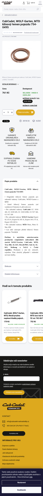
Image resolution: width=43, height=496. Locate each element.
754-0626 (14, 232)
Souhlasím (21, 490)
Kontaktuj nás (13, 433)
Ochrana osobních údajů (11, 460)
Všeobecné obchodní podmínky (13, 456)
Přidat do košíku (23, 112)
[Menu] (40, 3)
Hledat (38, 9)
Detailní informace (9, 84)
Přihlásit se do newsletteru (14, 392)
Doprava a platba (8, 446)
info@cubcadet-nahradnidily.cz (18, 421)
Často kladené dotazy (10, 449)
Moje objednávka (8, 464)
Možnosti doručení (30, 105)
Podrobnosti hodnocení (31, 32)
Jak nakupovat (7, 453)
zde (30, 477)
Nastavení (21, 482)
